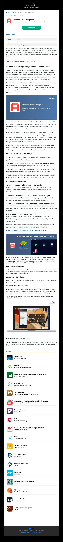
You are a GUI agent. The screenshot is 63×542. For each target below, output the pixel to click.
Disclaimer (34, 532)
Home (8, 12)
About (26, 7)
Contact (31, 7)
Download (31, 27)
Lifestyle (14, 12)
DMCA (37, 7)
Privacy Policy (25, 532)
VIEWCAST (10, 15)
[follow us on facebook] (30, 528)
